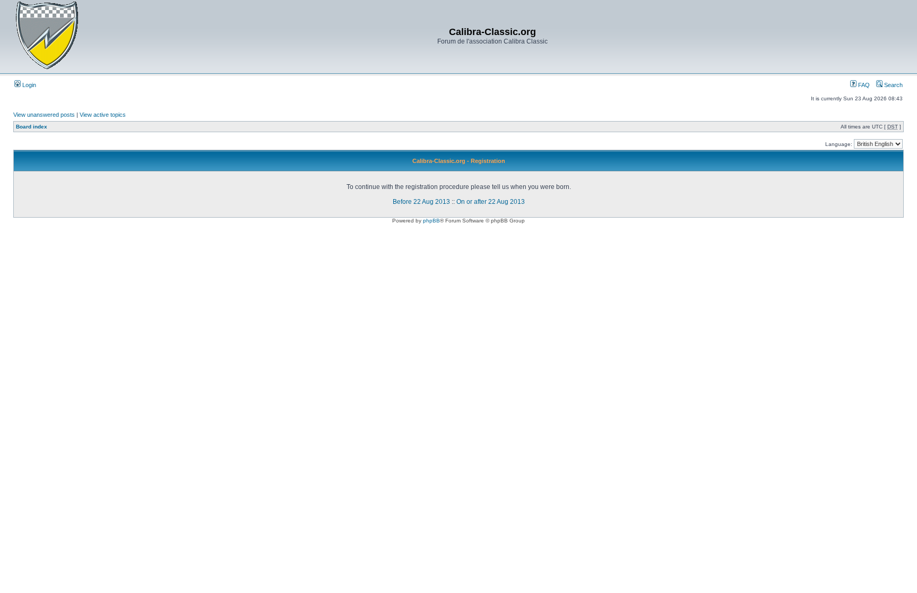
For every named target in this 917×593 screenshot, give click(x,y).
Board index (31, 127)
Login (28, 85)
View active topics (103, 114)
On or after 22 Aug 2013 (490, 201)
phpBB (431, 221)
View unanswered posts (44, 114)
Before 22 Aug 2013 (421, 201)
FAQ (863, 85)
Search (893, 85)
